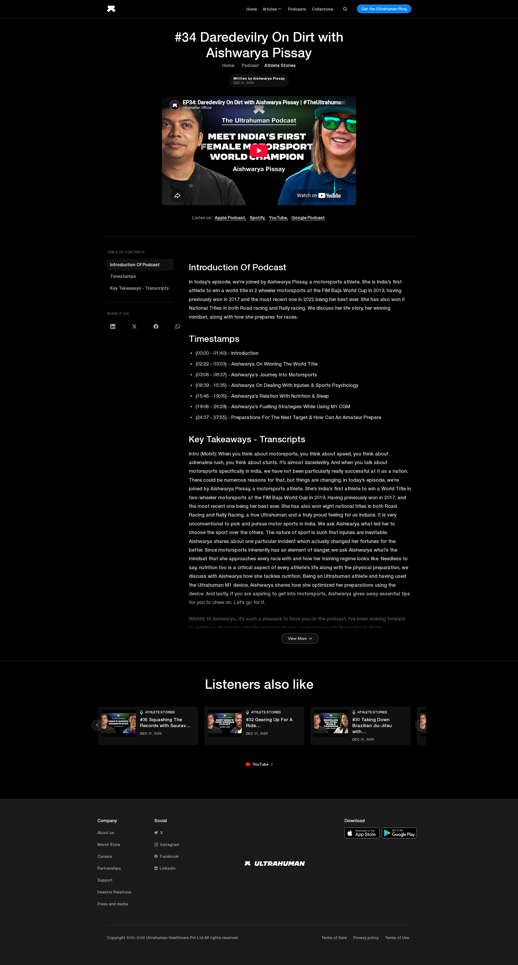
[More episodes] (420, 725)
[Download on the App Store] (362, 833)
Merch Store (108, 844)
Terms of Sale (334, 937)
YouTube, (278, 217)
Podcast (250, 65)
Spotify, (257, 217)
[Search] (345, 9)
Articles (270, 9)
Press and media (112, 904)
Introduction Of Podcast (135, 264)
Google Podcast (308, 217)
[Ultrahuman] (113, 9)
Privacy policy (366, 937)
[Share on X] (134, 326)
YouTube (260, 764)
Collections (322, 9)
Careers (104, 856)
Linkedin (167, 868)
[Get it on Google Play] (399, 833)
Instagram (169, 844)
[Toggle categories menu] (279, 8)
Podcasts (297, 9)
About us (105, 832)
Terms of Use (397, 937)
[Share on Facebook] (156, 326)
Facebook (169, 856)
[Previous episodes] (97, 725)
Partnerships (109, 868)
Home (251, 9)
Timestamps (123, 276)
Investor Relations (114, 892)
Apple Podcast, (230, 217)
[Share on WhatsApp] (177, 326)
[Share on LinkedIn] (113, 326)
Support (105, 880)
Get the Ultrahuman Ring (384, 8)
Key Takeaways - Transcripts (139, 288)
